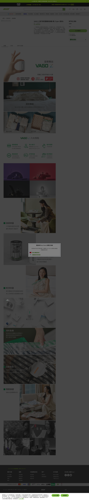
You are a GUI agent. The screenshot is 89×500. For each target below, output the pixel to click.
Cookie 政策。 (21, 498)
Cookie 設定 (56, 495)
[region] (44, 496)
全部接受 (65, 495)
